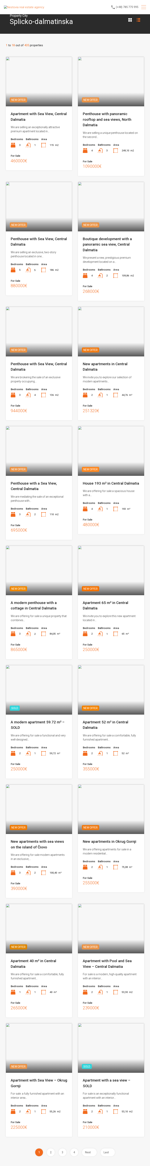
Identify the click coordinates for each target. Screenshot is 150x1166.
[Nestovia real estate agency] (24, 7)
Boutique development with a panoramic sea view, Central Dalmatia (107, 244)
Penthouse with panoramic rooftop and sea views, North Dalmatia (107, 119)
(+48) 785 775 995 (127, 7)
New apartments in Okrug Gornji (109, 841)
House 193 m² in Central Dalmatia (111, 483)
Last (106, 1152)
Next (88, 1152)
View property (39, 96)
